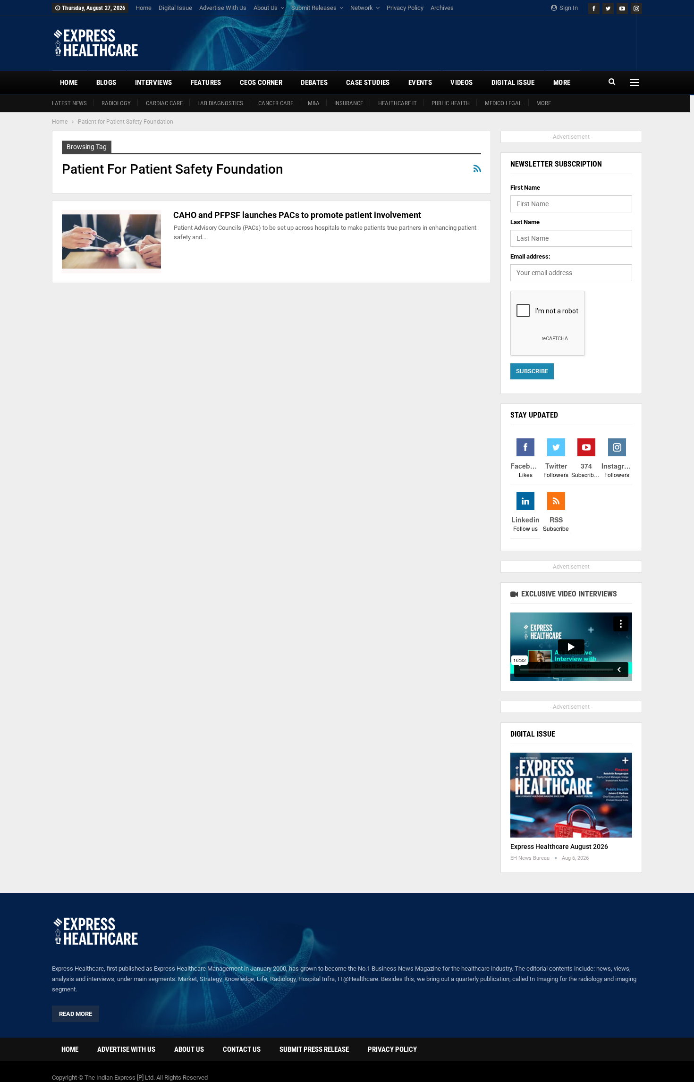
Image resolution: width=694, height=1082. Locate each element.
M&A (314, 103)
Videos (461, 82)
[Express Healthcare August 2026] (571, 795)
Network (361, 7)
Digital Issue (175, 7)
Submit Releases (314, 7)
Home (143, 7)
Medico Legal (503, 103)
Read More (75, 1013)
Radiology (116, 103)
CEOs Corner (261, 82)
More (543, 103)
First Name (525, 187)
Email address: (530, 256)
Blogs (106, 82)
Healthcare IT (397, 103)
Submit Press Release (314, 1049)
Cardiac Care (164, 103)
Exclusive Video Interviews (568, 593)
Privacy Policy (405, 7)
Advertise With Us (222, 7)
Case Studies (368, 82)
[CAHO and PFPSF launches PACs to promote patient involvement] (111, 241)
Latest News (69, 103)
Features (206, 82)
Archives (442, 7)
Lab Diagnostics (220, 103)
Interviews (153, 82)
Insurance (348, 103)
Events (420, 82)
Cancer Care (275, 103)
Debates (314, 82)
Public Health (451, 103)
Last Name (525, 222)
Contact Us (242, 1049)
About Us (266, 7)
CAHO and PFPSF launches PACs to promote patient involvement (297, 215)
